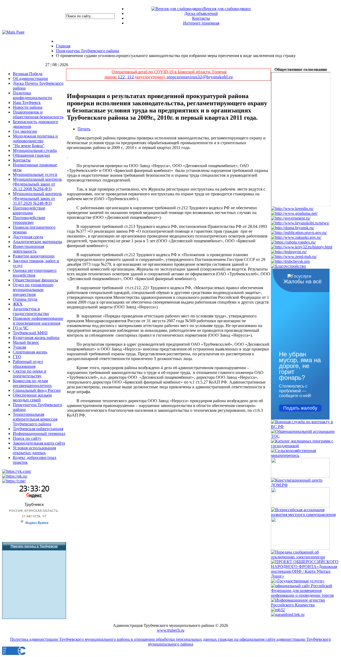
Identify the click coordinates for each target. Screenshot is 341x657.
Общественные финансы (35, 280)
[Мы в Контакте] (16, 471)
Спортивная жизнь (30, 352)
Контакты (201, 18)
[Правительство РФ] (290, 218)
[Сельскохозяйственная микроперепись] (305, 455)
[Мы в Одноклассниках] (14, 476)
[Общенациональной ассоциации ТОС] (305, 436)
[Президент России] (292, 208)
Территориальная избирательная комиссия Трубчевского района (35, 419)
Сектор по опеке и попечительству (29, 373)
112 (130, 76)
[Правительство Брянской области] (300, 223)
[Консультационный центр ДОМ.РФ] (305, 485)
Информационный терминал (39, 433)
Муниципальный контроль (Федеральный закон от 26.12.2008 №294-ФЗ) (37, 184)
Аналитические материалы (37, 241)
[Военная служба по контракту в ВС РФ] (305, 426)
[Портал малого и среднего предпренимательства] (278, 609)
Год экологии (25, 131)
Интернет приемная (201, 23)
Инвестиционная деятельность (28, 248)
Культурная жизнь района (36, 337)
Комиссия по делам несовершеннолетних (32, 383)
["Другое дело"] (300, 548)
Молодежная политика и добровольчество (35, 138)
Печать (84, 129)
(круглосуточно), (150, 77)
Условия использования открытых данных (34, 450)
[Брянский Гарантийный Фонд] (288, 614)
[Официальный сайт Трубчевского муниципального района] (289, 251)
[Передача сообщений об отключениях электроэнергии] (305, 557)
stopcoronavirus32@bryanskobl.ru (200, 76)
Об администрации (30, 78)
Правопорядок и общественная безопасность (38, 114)
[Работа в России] (293, 242)
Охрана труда (25, 299)
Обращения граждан (31, 155)
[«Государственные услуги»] (297, 581)
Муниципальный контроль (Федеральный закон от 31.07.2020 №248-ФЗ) (37, 198)
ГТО (17, 356)
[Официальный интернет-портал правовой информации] (299, 232)
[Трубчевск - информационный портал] (290, 261)
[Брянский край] (301, 247)
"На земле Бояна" (28, 145)
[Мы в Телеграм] (14, 481)
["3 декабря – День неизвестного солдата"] (300, 476)
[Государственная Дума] (294, 213)
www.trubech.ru (170, 630)
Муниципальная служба (35, 150)
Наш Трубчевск (27, 102)
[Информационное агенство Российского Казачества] (305, 605)
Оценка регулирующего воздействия (34, 272)
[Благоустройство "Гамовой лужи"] (288, 266)
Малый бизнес (26, 342)
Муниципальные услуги (35, 174)
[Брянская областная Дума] (292, 227)
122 (121, 76)
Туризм (19, 347)
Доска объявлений (201, 13)
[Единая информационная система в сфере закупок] (296, 237)
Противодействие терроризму (29, 220)
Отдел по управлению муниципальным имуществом (33, 290)
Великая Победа (27, 73)
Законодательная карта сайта (39, 443)
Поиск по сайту (27, 438)
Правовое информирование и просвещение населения (38, 320)
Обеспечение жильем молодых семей (32, 397)
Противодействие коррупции (29, 210)
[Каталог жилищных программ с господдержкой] (305, 446)
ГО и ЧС (21, 328)
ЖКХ (18, 304)
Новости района (27, 107)
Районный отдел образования (28, 364)
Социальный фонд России (37, 390)
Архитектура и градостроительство (31, 311)
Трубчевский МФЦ (30, 332)
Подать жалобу (300, 408)
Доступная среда (28, 237)
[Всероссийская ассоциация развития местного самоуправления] (305, 514)
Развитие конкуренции (34, 256)
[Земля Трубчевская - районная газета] (294, 256)
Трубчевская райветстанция (38, 428)
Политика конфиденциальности (32, 95)
